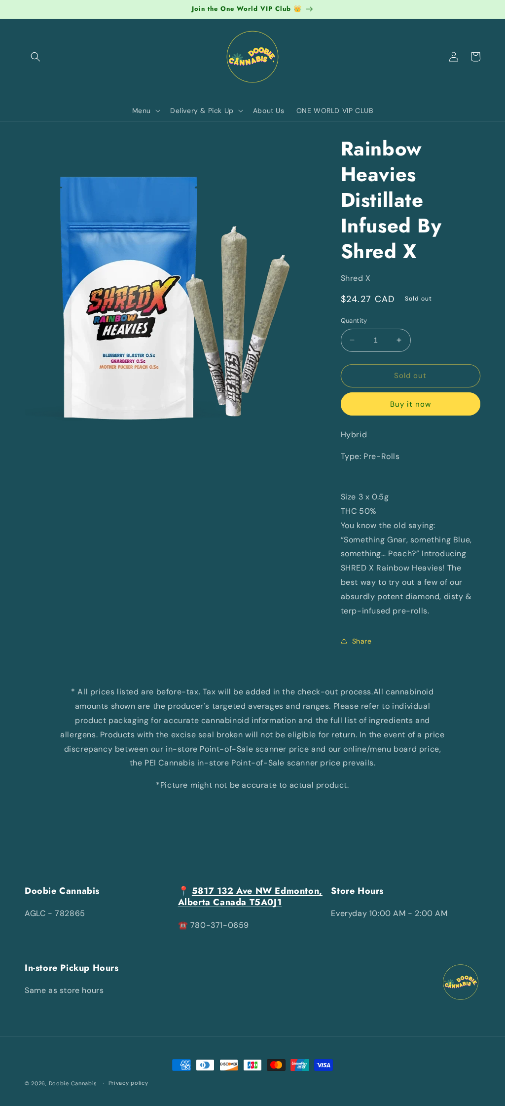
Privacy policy (128, 1082)
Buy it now (410, 404)
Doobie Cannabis (73, 1083)
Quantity (354, 320)
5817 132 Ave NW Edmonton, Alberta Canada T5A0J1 (250, 896)
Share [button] (362, 641)
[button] (35, 57)
